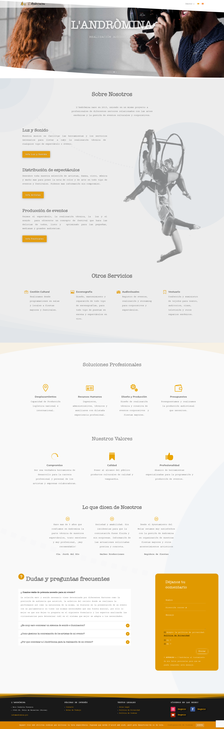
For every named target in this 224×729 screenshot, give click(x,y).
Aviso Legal (124, 707)
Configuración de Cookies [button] (180, 725)
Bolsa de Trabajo (73, 710)
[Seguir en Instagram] (173, 709)
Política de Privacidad (176, 636)
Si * (169, 640)
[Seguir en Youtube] (173, 715)
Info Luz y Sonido (36, 154)
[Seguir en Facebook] (192, 709)
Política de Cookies (128, 713)
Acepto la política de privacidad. (184, 634)
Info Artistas (33, 195)
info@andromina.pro (19, 715)
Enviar (202, 651)
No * (169, 644)
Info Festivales (34, 239)
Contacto (70, 707)
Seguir (182, 709)
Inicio (188, 4)
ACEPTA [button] (200, 725)
